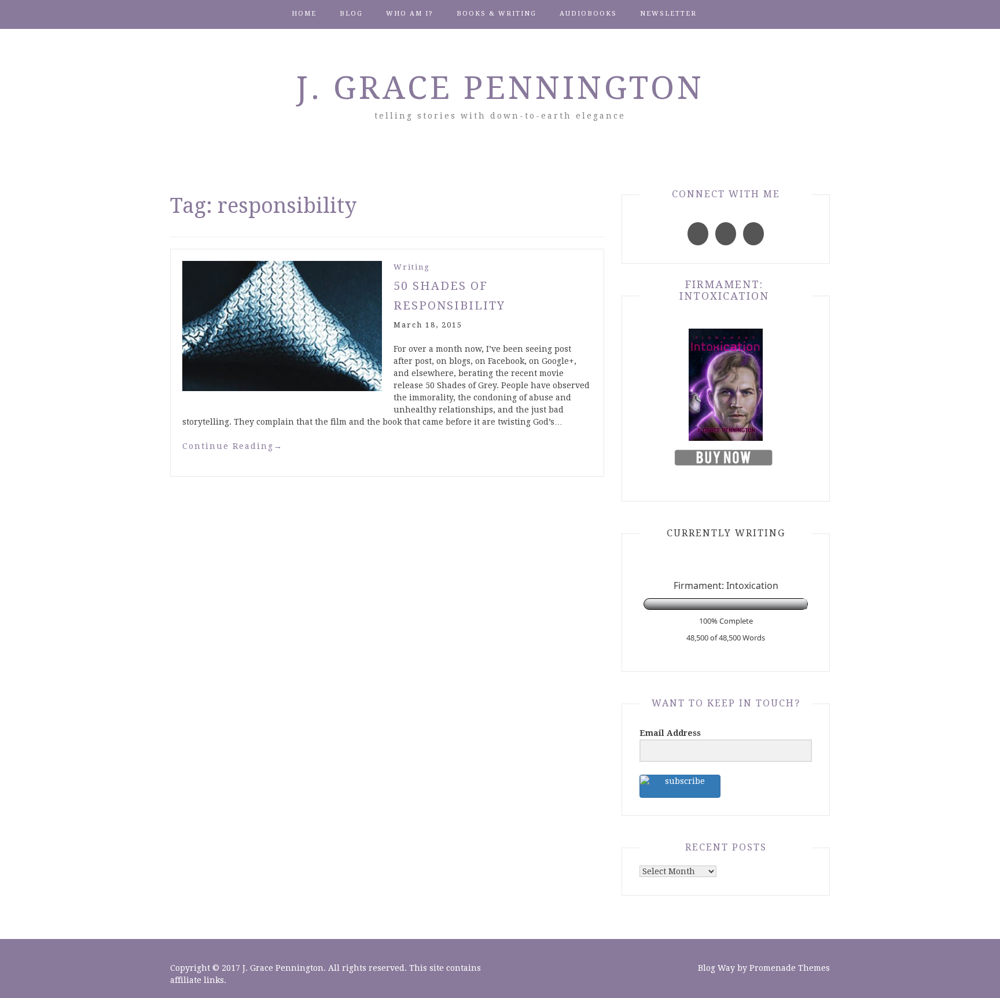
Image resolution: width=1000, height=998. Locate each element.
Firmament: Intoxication (724, 290)
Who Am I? (409, 13)
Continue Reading (232, 446)
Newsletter (668, 13)
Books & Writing (496, 13)
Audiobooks (588, 13)
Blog (351, 13)
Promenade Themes (789, 968)
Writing (412, 267)
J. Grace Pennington (500, 87)
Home (304, 13)
